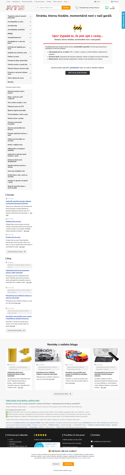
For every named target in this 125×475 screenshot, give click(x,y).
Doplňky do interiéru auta (17, 53)
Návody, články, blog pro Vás (18, 446)
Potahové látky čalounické (17, 61)
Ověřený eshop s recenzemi (42, 440)
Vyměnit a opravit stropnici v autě (18, 181)
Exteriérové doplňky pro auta (17, 48)
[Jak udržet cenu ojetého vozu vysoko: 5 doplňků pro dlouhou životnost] (77, 355)
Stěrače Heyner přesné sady (18, 68)
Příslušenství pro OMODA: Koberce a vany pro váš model (19, 297)
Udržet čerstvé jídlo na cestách (16, 140)
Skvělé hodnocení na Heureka (71, 443)
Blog (65, 1)
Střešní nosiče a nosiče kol (17, 64)
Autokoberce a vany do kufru (16, 42)
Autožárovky (12, 26)
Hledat (66, 8)
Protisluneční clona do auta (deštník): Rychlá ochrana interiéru (104, 374)
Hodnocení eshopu (39, 1)
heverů (103, 423)
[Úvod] (20, 8)
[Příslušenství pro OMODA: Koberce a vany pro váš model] (48, 355)
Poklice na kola (13, 57)
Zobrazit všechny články (15, 330)
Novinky (10, 82)
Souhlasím (68, 464)
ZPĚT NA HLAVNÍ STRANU (77, 73)
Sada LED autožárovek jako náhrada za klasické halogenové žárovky (18, 202)
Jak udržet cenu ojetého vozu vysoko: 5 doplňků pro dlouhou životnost (19, 317)
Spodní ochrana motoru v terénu (17, 166)
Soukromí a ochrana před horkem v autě (17, 155)
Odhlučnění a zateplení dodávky (16, 149)
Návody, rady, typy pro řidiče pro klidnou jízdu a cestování (18, 312)
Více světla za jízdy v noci (17, 103)
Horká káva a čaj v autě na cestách (17, 176)
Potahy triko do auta (13, 237)
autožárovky (86, 423)
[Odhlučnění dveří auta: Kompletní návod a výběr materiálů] (19, 355)
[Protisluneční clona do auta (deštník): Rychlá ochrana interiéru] (106, 355)
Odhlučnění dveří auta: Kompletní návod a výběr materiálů (17, 271)
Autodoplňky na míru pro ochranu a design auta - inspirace (19, 291)
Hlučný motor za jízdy (15, 118)
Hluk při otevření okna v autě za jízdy (16, 187)
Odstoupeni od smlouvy (69, 447)
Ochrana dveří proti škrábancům (15, 161)
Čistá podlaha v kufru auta (18, 114)
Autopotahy (33, 427)
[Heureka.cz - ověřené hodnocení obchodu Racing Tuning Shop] (47, 447)
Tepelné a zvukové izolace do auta (99, 425)
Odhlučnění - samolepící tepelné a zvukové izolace (19, 266)
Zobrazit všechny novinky (15, 252)
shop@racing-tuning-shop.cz (89, 8)
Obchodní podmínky (27, 1)
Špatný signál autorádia (17, 110)
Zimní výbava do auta (16, 78)
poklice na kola (20, 423)
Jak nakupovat (16, 1)
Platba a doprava (57, 1)
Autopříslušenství (14, 37)
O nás (11, 440)
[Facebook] (93, 447)
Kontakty (48, 1)
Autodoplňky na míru (15, 22)
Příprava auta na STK (16, 106)
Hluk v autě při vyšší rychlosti (15, 98)
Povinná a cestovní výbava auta (17, 73)
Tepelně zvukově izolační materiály (17, 17)
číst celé (26, 231)
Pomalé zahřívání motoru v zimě (17, 134)
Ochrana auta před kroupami (15, 123)
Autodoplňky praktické (16, 30)
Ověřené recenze (53, 425)
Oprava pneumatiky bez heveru (16, 129)
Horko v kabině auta (15, 145)
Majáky (10, 34)
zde (70, 470)
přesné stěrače (35, 423)
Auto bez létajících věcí (16, 171)
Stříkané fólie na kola (13, 221)
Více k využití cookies (84, 458)
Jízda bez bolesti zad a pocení (16, 92)
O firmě (8, 1)
